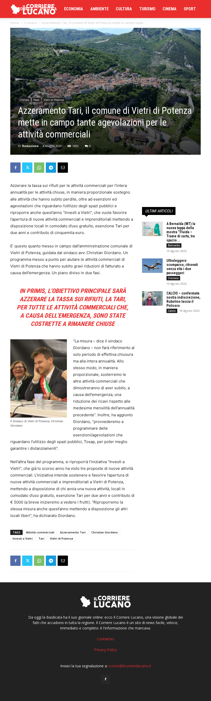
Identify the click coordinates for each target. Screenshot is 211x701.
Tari (41, 538)
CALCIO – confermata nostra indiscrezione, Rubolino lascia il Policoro (183, 299)
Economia (73, 8)
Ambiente (99, 8)
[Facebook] (15, 167)
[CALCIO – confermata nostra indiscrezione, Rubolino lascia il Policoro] (152, 298)
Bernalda (174, 245)
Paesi (36, 100)
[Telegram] (51, 167)
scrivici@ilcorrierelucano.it (130, 665)
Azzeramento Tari (73, 532)
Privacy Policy (105, 649)
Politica (48, 8)
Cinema (170, 8)
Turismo (147, 8)
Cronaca (24, 8)
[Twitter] (27, 167)
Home (14, 23)
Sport (190, 8)
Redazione (30, 146)
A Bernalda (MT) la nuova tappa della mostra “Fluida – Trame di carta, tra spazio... (180, 232)
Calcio (172, 311)
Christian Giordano (104, 532)
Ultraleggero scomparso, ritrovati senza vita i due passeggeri (182, 266)
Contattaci (105, 638)
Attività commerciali (40, 532)
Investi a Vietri (23, 538)
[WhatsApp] (39, 167)
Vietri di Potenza (54, 100)
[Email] (63, 167)
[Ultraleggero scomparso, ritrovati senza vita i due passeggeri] (152, 265)
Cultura (124, 8)
